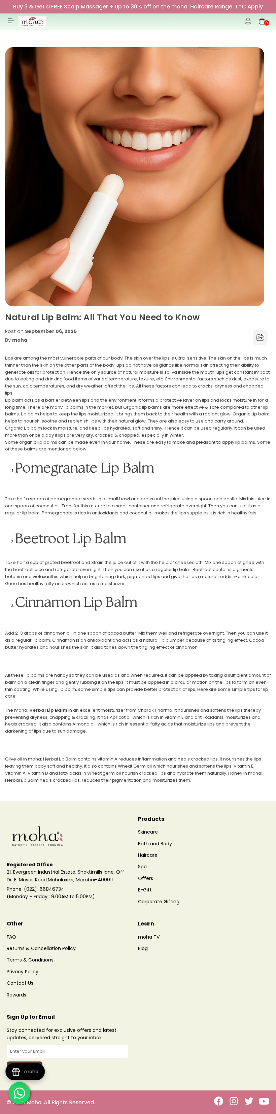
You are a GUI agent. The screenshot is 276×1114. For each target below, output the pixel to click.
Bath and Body (155, 843)
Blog (143, 948)
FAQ (11, 937)
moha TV (149, 937)
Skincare (148, 832)
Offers (145, 878)
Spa (142, 866)
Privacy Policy (22, 971)
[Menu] (11, 23)
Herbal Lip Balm (48, 710)
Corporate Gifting (158, 901)
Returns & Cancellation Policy (41, 948)
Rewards (16, 994)
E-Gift (145, 889)
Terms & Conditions (30, 959)
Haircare (148, 855)
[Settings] (248, 22)
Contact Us (20, 983)
